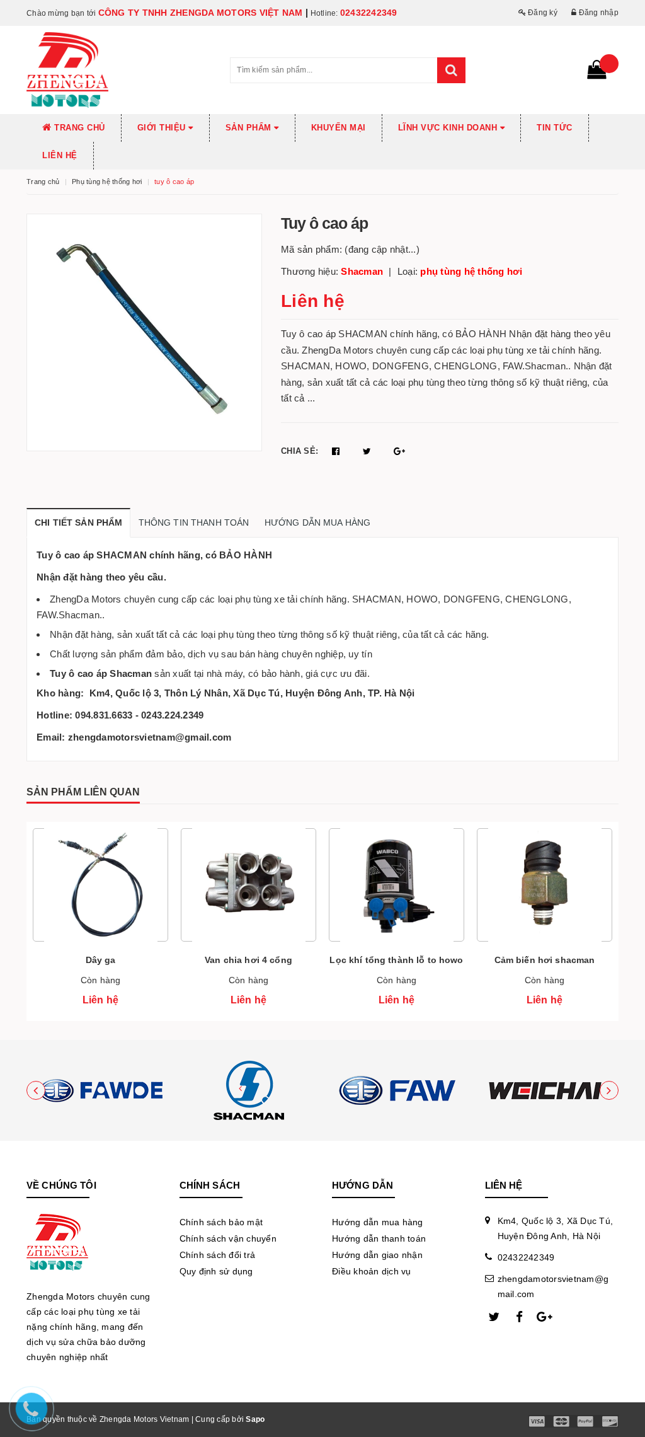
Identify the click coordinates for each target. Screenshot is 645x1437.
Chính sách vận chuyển (228, 1238)
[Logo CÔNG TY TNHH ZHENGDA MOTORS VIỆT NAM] (118, 70)
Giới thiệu (163, 127)
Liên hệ (59, 155)
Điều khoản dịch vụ (371, 1271)
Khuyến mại (338, 127)
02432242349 (368, 13)
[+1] (399, 451)
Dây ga (101, 960)
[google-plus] (544, 1317)
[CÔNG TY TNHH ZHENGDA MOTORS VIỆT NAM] (100, 1090)
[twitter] (494, 1317)
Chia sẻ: (299, 451)
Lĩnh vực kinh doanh (449, 127)
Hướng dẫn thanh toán (379, 1238)
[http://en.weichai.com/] (545, 1090)
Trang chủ (78, 127)
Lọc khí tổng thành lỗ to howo (396, 960)
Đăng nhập (597, 12)
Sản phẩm (250, 127)
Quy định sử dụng (216, 1271)
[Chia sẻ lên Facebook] (337, 451)
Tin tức (555, 127)
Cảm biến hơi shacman (544, 960)
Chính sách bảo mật (221, 1222)
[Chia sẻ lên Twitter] (368, 451)
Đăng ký (541, 12)
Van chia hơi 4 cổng (248, 960)
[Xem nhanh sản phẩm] (100, 921)
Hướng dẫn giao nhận (377, 1255)
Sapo (255, 1419)
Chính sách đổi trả (218, 1255)
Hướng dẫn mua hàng (377, 1222)
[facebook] (519, 1317)
